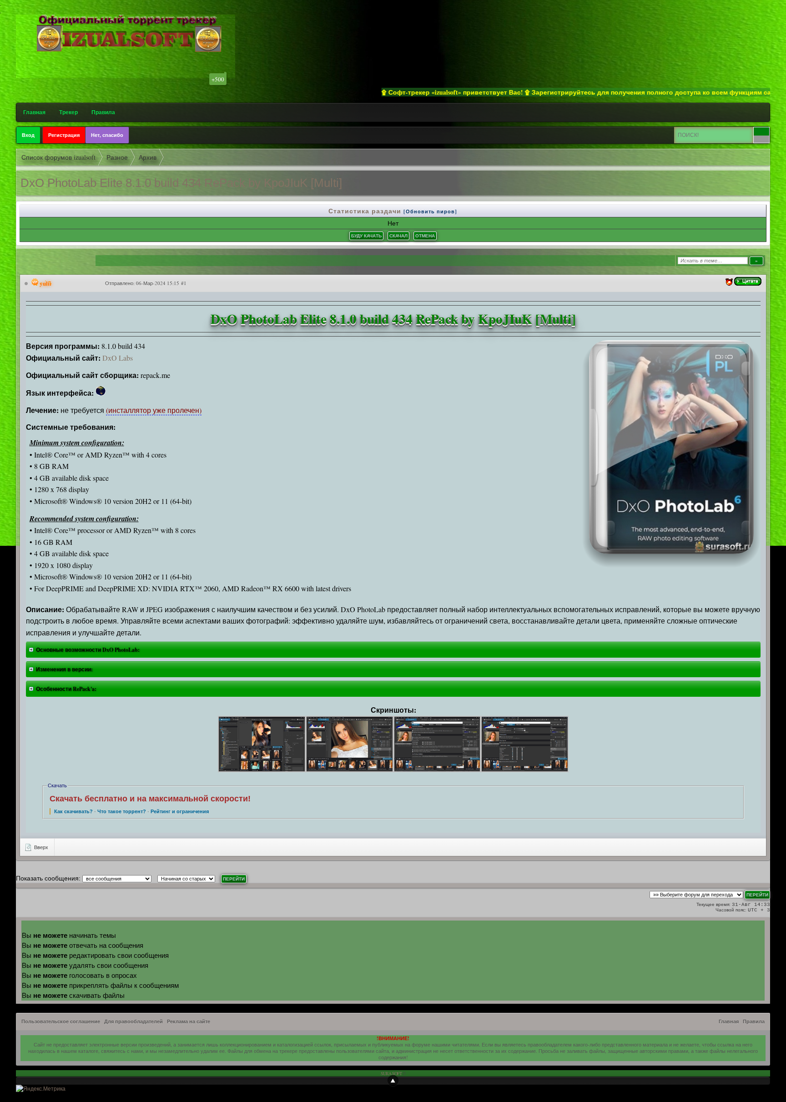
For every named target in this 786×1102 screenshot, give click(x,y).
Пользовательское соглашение (60, 1021)
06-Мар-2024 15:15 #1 (161, 283)
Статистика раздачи (365, 211)
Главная (34, 112)
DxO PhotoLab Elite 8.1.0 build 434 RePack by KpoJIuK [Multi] (181, 183)
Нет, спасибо (107, 135)
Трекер (68, 112)
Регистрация (64, 135)
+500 (218, 79)
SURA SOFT (391, 1073)
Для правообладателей (133, 1021)
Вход (28, 135)
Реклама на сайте (188, 1021)
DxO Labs (117, 357)
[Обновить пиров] (430, 211)
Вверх (40, 847)
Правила (103, 112)
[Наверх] (393, 1080)
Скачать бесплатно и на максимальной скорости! (150, 798)
